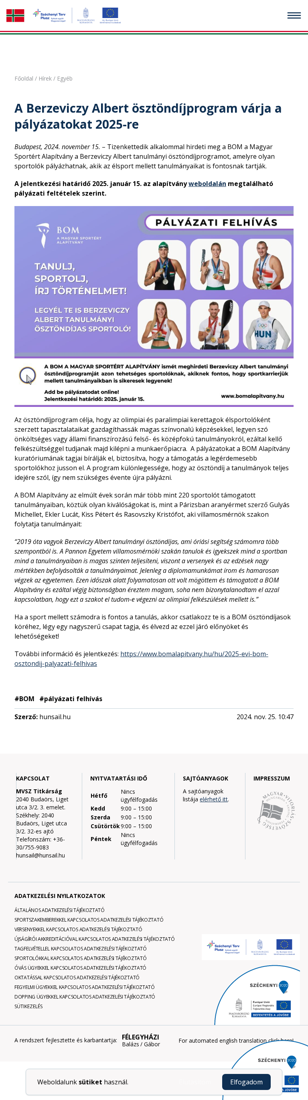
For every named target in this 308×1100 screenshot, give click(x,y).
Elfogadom (246, 1082)
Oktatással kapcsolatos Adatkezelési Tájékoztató (77, 977)
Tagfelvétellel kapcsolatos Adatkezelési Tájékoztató (80, 948)
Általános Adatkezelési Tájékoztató (59, 910)
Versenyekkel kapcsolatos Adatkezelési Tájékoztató (78, 929)
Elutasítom (195, 1082)
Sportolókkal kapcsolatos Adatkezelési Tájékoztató (80, 958)
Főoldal (23, 78)
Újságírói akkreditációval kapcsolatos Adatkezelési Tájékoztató (94, 939)
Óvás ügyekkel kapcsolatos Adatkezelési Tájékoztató (80, 968)
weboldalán (207, 183)
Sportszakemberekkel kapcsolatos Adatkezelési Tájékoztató (88, 919)
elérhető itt (214, 799)
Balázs (130, 1044)
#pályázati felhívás (70, 698)
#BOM (24, 698)
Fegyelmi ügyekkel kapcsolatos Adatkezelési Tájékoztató (84, 987)
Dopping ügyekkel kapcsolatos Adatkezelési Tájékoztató (84, 996)
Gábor (152, 1044)
